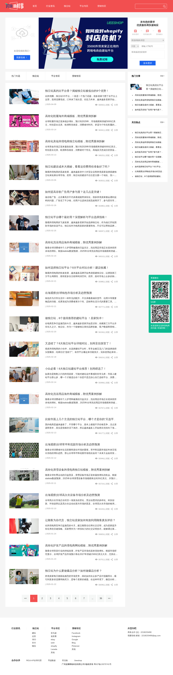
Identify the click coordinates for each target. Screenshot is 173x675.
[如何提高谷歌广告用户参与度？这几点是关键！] (24, 197)
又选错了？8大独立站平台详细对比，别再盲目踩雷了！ (78, 343)
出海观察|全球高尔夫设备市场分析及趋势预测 (72, 494)
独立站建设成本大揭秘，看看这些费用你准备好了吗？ (77, 166)
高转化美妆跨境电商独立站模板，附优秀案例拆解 (75, 141)
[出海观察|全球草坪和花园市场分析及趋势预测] (24, 450)
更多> (162, 76)
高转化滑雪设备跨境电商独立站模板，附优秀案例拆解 (77, 469)
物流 (34, 646)
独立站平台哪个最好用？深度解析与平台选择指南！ (76, 217)
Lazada (54, 649)
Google (75, 639)
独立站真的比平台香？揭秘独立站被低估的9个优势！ (77, 90)
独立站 (67, 6)
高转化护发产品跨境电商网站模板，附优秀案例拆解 (76, 545)
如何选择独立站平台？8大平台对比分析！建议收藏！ (77, 267)
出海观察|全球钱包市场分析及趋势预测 (68, 292)
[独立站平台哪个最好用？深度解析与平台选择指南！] (24, 223)
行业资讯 (50, 6)
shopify (54, 646)
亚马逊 (53, 633)
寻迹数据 (52, 660)
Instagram (76, 636)
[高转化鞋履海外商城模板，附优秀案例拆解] (24, 121)
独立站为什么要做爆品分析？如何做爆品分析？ (73, 570)
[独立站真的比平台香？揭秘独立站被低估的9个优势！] (24, 96)
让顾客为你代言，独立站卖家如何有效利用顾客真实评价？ (80, 520)
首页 (35, 6)
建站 (34, 633)
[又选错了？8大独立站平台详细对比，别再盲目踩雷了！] (24, 349)
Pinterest (75, 646)
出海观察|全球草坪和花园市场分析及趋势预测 (72, 444)
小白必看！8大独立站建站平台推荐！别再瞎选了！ (75, 368)
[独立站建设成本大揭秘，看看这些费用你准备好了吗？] (24, 172)
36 (101, 598)
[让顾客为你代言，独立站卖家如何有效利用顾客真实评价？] (24, 526)
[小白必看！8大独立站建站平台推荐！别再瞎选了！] (24, 374)
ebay (53, 639)
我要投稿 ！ (22, 57)
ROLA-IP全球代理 (33, 660)
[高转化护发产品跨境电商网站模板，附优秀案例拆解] (24, 550)
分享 (116, 105)
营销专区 (101, 6)
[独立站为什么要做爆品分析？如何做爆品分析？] (24, 576)
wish (53, 643)
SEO (34, 639)
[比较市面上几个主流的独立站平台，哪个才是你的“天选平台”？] (24, 425)
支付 (34, 643)
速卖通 (53, 636)
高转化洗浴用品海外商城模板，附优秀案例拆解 (73, 242)
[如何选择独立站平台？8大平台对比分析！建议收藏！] (24, 273)
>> (109, 598)
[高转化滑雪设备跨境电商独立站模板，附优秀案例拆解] (24, 474)
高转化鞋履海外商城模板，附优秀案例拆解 (71, 116)
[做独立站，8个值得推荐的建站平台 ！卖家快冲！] (24, 324)
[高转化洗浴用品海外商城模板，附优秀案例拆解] (24, 246)
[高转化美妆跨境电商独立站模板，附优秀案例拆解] (24, 146)
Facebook (76, 633)
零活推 (65, 660)
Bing (74, 643)
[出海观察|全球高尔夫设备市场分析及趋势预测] (24, 501)
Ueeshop (78, 660)
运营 (34, 636)
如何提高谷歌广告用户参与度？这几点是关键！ (73, 191)
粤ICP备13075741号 (102, 664)
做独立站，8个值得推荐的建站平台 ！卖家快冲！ (74, 318)
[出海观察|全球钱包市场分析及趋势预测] (24, 298)
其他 (53, 652)
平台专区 (84, 6)
